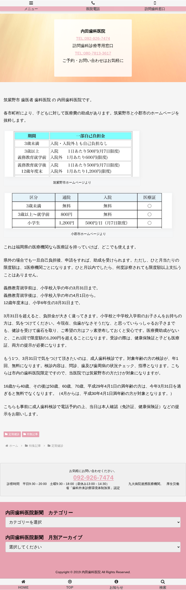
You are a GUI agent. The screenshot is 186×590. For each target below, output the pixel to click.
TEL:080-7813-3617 (93, 53)
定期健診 (14, 434)
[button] (172, 582)
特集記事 (32, 434)
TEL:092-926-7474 (93, 38)
